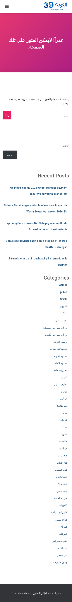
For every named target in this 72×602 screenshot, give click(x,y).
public (63, 292)
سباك (64, 427)
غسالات (63, 448)
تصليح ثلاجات (60, 363)
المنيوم (63, 306)
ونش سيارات (60, 562)
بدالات (64, 313)
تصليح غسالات (59, 370)
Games (63, 284)
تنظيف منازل (60, 384)
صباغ (64, 434)
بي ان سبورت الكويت (56, 334)
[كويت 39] (54, 6)
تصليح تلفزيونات (58, 348)
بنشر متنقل (61, 320)
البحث (66, 145)
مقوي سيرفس (59, 540)
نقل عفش (62, 555)
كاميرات (63, 505)
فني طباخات (60, 498)
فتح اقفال (62, 462)
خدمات (63, 419)
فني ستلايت (61, 484)
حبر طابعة (62, 405)
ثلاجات (63, 391)
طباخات (63, 441)
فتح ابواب (62, 455)
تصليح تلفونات (59, 356)
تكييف (64, 377)
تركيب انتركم (60, 341)
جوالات (63, 398)
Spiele (63, 299)
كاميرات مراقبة (59, 512)
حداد (65, 412)
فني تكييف (61, 476)
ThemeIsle (17, 593)
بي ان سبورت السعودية (55, 327)
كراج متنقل (61, 519)
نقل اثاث (62, 548)
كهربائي (63, 533)
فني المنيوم (61, 469)
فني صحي (61, 491)
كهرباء (64, 526)
